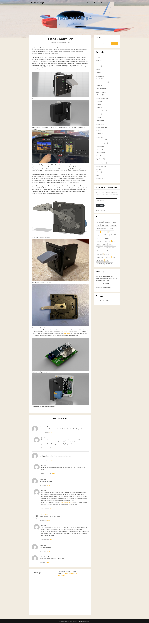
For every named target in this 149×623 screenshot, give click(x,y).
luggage (99, 235)
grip (98, 231)
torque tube (100, 257)
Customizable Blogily (84, 621)
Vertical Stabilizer (101, 88)
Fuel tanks (113, 225)
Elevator (98, 79)
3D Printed (100, 222)
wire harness (100, 263)
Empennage (99, 76)
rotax (110, 244)
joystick (111, 231)
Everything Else (100, 92)
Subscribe (100, 205)
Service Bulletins (100, 111)
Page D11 (99, 241)
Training (98, 117)
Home (89, 3)
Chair (98, 225)
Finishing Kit (99, 124)
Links (116, 3)
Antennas (99, 62)
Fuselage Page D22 (102, 228)
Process (109, 3)
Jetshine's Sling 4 (37, 3)
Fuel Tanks (99, 178)
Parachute (99, 146)
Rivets (98, 107)
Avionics (98, 66)
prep (113, 241)
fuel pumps (105, 225)
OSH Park (67, 333)
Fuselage (98, 137)
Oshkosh (106, 235)
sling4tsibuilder (44, 514)
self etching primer (110, 247)
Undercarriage (99, 166)
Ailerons (98, 172)
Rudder (98, 85)
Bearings (107, 222)
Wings (97, 169)
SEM (98, 251)
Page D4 (99, 238)
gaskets (112, 228)
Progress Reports (100, 163)
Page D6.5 (107, 238)
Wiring (98, 72)
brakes (114, 222)
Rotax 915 (99, 247)
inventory (104, 231)
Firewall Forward (100, 127)
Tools (102, 3)
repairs (105, 244)
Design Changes (100, 98)
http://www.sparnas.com (66, 502)
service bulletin (106, 251)
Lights (98, 69)
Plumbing (98, 149)
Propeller (98, 133)
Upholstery (99, 159)
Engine (98, 130)
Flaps (97, 175)
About (96, 3)
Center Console (100, 139)
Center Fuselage (100, 143)
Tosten (108, 257)
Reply (50, 433)
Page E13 (107, 241)
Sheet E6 (99, 254)
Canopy (98, 57)
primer (98, 244)
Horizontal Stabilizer (101, 82)
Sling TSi (106, 254)
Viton (106, 260)
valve (114, 257)
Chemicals (99, 95)
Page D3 (113, 235)
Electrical (98, 60)
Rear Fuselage (100, 152)
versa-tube (100, 260)
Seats (98, 155)
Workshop (99, 120)
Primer (98, 101)
